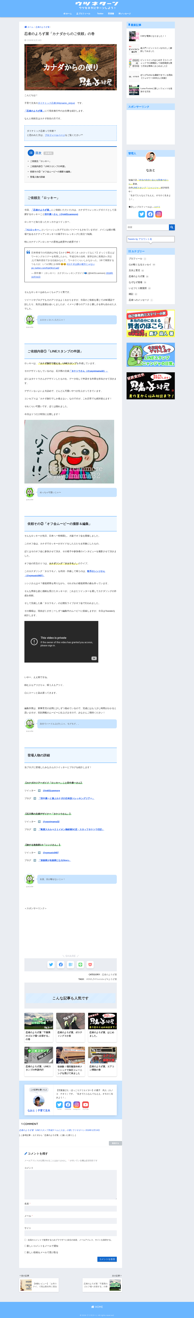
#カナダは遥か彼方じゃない (81, 264)
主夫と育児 (136, 270)
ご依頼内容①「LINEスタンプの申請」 (48, 166)
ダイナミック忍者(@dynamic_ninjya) (56, 103)
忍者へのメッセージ (140, 300)
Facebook (68, 1109)
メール (28, 1216)
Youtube (100, 979)
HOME (98, 1306)
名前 (27, 1203)
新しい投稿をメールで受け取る (42, 1252)
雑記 (133, 294)
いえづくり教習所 (139, 288)
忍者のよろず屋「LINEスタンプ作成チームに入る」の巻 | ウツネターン (52, 1130)
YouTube (85, 1109)
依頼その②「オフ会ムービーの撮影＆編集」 (51, 171)
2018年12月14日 (92, 1130)
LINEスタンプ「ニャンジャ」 (147, 188)
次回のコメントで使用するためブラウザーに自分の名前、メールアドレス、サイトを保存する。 (70, 1240)
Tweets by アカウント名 (140, 239)
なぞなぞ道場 (137, 282)
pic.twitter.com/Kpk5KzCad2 (45, 268)
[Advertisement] (70, 928)
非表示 (48, 153)
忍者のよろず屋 (109, 974)
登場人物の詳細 (37, 177)
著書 (112, 13)
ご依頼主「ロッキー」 (40, 161)
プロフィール (84, 13)
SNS (90, 979)
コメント (28, 1168)
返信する (115, 1143)
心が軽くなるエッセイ (142, 264)
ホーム (69, 13)
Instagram (76, 1109)
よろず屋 (112, 979)
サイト (27, 1228)
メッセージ (126, 13)
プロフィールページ (55, 135)
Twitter (100, 13)
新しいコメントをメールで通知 (42, 1246)
